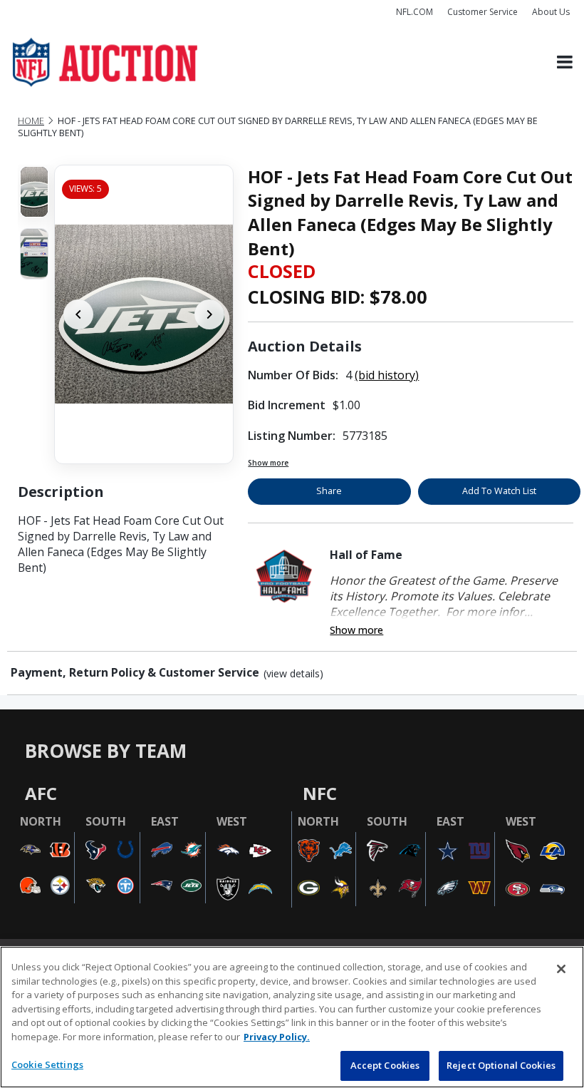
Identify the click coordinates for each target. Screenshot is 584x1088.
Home (31, 121)
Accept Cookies (385, 1065)
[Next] (209, 314)
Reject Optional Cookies (501, 1065)
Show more (268, 463)
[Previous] (78, 314)
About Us (551, 12)
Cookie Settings (47, 1064)
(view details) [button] (293, 673)
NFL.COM (414, 12)
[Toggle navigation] (564, 62)
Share (329, 491)
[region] (292, 1017)
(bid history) (387, 375)
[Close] (561, 969)
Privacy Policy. (277, 1036)
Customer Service (482, 12)
